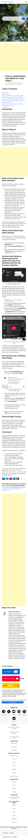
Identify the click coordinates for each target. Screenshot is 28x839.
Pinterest (19, 714)
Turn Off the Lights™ (8, 2)
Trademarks (14, 819)
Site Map (5, 833)
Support (14, 822)
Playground (14, 746)
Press (14, 808)
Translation (14, 750)
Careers (14, 815)
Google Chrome (14, 755)
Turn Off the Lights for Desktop (14, 728)
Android (14, 788)
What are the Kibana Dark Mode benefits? (13, 95)
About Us (14, 805)
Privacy (11, 833)
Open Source (14, 743)
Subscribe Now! (12, 702)
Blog (14, 812)
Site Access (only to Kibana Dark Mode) (12, 104)
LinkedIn (14, 721)
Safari (14, 766)
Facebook (4, 714)
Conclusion (5, 107)
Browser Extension (12, 82)
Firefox (14, 759)
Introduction (5, 92)
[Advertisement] (14, 57)
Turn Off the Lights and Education (14, 798)
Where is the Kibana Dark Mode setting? (12, 97)
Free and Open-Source (8, 105)
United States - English (10, 837)
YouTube (14, 714)
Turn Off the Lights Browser (14, 732)
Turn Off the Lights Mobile (14, 737)
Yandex (14, 772)
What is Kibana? (6, 94)
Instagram (24, 714)
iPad (14, 785)
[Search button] (23, 18)
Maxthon (14, 769)
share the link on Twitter (15, 472)
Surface (14, 792)
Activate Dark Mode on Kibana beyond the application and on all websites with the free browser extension (13, 100)
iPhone (14, 781)
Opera (14, 762)
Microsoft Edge (14, 776)
